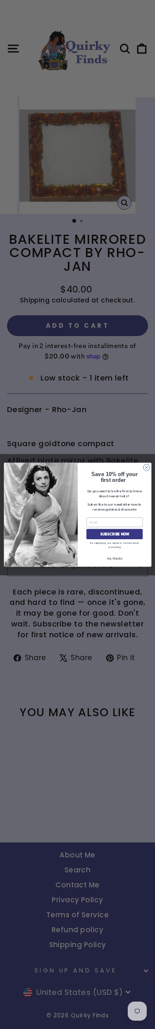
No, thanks (114, 558)
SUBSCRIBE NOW (114, 534)
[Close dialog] (146, 467)
